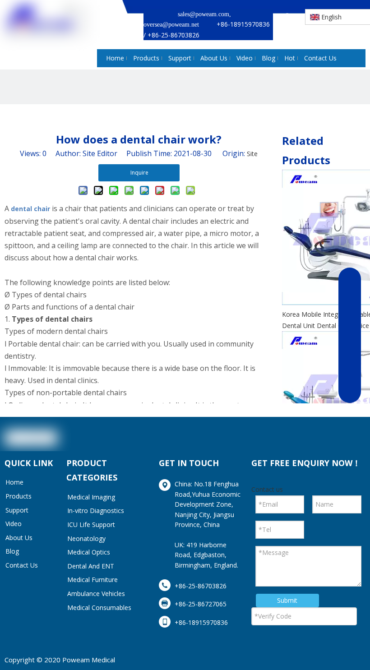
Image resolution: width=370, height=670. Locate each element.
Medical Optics (88, 552)
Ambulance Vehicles (96, 593)
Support (16, 510)
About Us (18, 537)
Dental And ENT (90, 566)
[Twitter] (335, 439)
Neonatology (86, 538)
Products (18, 496)
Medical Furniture (92, 579)
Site (252, 153)
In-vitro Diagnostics (95, 510)
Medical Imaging (91, 497)
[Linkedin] (313, 439)
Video (13, 523)
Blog (12, 551)
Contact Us (21, 565)
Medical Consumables (99, 607)
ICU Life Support (91, 524)
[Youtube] (356, 439)
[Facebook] (292, 439)
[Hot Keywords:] (288, 17)
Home (14, 482)
